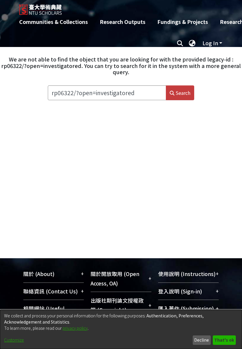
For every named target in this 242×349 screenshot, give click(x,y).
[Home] (125, 7)
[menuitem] (192, 43)
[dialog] (121, 329)
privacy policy (75, 328)
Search (182, 92)
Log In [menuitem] (210, 43)
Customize (14, 340)
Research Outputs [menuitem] (122, 21)
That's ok (224, 340)
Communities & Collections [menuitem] (53, 21)
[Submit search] (180, 43)
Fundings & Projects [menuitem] (182, 21)
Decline (201, 340)
